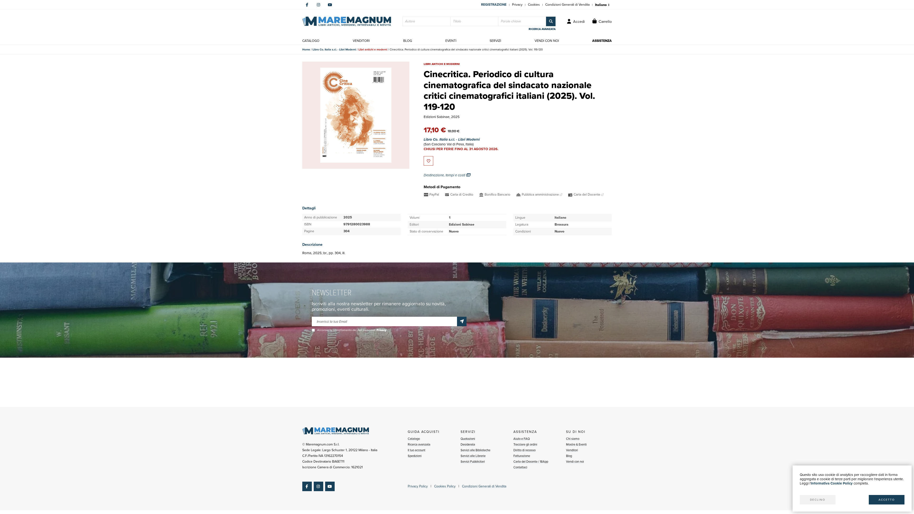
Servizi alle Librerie (473, 456)
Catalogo (414, 438)
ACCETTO (887, 500)
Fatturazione (521, 456)
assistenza (602, 40)
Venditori (572, 450)
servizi (495, 40)
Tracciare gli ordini (525, 444)
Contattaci (520, 467)
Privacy (517, 4)
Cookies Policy (445, 486)
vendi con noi (547, 40)
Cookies (534, 4)
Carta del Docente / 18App (530, 461)
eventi (450, 40)
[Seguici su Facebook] (307, 5)
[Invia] (462, 321)
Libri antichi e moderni (372, 49)
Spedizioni (415, 456)
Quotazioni (468, 438)
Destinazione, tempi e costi (445, 175)
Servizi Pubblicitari (473, 461)
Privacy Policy (418, 486)
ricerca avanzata (542, 29)
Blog (569, 456)
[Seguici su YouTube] (330, 5)
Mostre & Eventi (576, 444)
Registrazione (494, 4)
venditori (361, 40)
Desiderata (468, 444)
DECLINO (817, 500)
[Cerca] (551, 21)
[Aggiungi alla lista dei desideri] (428, 161)
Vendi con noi (575, 461)
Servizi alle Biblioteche (475, 450)
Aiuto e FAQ (521, 438)
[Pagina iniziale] (346, 21)
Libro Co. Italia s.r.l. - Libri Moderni (334, 49)
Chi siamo (572, 438)
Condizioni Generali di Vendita (567, 4)
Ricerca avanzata (419, 444)
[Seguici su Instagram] (318, 5)
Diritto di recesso (524, 450)
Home (306, 49)
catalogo (310, 40)
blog (407, 40)
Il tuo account (416, 450)
